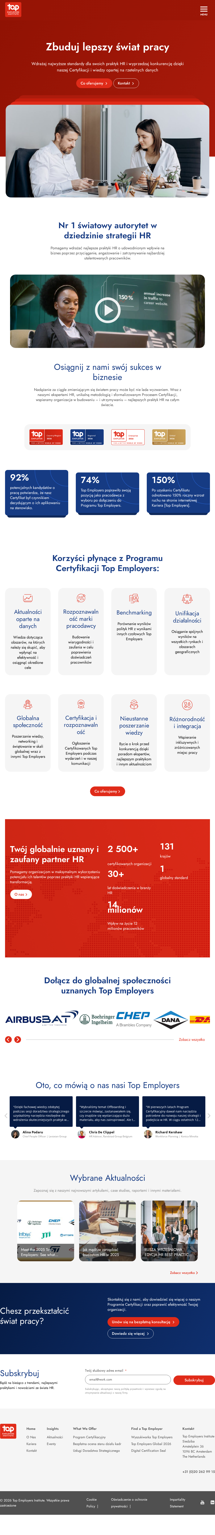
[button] (209, 1117)
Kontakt (124, 83)
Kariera (31, 1443)
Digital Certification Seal (148, 1450)
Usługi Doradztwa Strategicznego (96, 1450)
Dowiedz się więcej (129, 1333)
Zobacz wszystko (192, 1039)
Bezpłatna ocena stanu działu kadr (97, 1443)
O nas (19, 894)
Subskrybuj (194, 1380)
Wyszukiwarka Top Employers (151, 1437)
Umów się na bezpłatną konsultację (141, 1322)
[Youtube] (202, 1503)
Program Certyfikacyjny (89, 1437)
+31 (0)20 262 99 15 (198, 1471)
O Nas (31, 1437)
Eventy (51, 1443)
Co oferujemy (92, 83)
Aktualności (55, 1437)
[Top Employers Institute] (13, 16)
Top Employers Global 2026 (151, 1443)
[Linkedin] (212, 1503)
